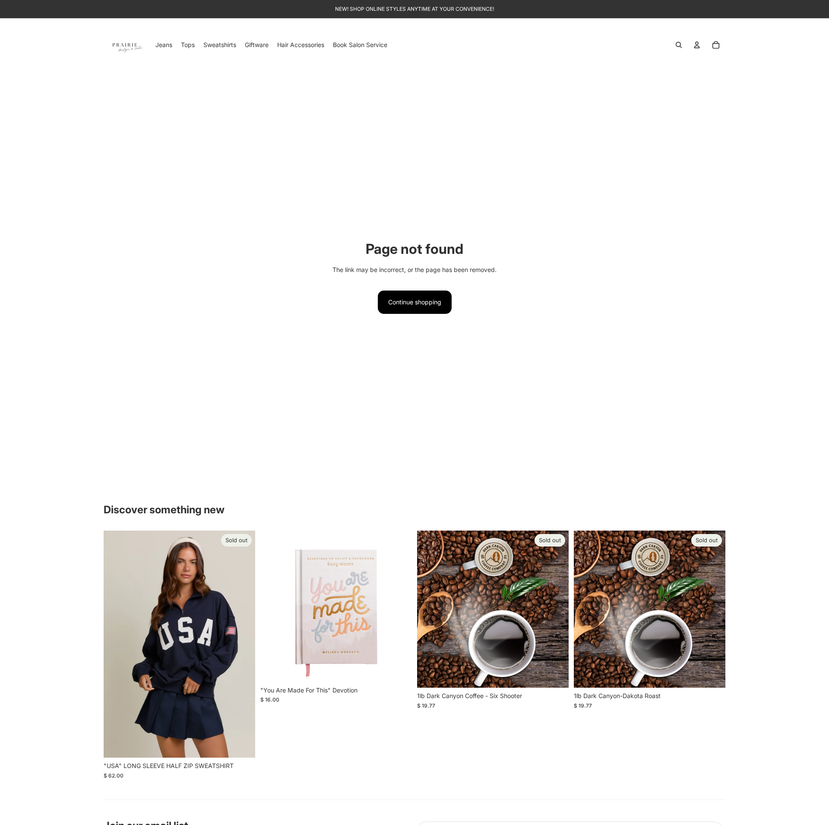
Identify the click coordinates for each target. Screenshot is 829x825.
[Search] (678, 44)
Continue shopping (414, 302)
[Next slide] (242, 644)
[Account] (696, 44)
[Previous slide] (117, 644)
